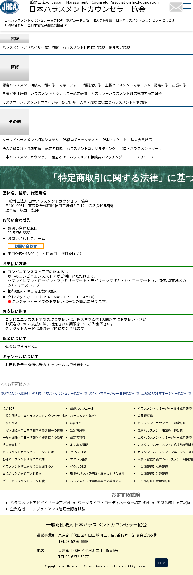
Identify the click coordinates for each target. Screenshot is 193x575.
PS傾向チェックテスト (81, 139)
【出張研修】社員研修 (153, 466)
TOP (161, 562)
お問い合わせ (14, 25)
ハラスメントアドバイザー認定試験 (30, 47)
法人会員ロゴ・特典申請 (21, 148)
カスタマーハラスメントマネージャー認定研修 (39, 102)
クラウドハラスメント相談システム (30, 139)
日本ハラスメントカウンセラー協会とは (145, 20)
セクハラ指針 (79, 452)
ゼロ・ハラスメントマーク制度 (24, 480)
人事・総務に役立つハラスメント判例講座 (113, 102)
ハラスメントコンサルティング (91, 148)
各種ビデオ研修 (14, 93)
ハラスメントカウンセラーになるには (28, 452)
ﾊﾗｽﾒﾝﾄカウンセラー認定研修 (65, 393)
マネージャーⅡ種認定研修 (80, 84)
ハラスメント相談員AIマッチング (96, 156)
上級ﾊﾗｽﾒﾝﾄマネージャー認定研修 (166, 393)
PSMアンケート (115, 139)
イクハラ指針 (79, 466)
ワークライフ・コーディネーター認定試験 (113, 502)
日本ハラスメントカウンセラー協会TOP (33, 20)
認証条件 (76, 423)
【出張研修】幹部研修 (153, 473)
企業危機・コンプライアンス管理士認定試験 (47, 508)
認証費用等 (77, 430)
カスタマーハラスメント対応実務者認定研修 (126, 93)
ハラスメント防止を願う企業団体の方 (28, 466)
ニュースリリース (140, 156)
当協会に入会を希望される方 (22, 473)
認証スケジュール (82, 408)
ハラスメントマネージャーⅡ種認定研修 (165, 408)
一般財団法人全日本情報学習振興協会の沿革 (33, 437)
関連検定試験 (119, 47)
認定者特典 (54, 148)
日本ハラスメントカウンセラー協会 (87, 8)
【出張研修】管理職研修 (154, 480)
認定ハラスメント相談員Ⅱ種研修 (28, 84)
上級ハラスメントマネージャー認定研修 (136, 84)
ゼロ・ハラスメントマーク (141, 148)
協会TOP (9, 408)
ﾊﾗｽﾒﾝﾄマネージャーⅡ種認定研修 (114, 393)
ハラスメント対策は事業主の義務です (95, 480)
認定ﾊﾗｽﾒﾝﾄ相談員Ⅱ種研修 (21, 393)
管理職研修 (145, 415)
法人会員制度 (102, 20)
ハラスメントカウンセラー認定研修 (59, 93)
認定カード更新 (77, 20)
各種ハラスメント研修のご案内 (24, 459)
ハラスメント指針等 (83, 415)
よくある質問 (79, 444)
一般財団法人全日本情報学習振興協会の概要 (33, 430)
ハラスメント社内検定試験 (84, 47)
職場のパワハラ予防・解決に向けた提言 (97, 473)
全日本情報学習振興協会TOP (48, 25)
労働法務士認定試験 (174, 502)
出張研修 (179, 84)
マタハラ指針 (79, 459)
